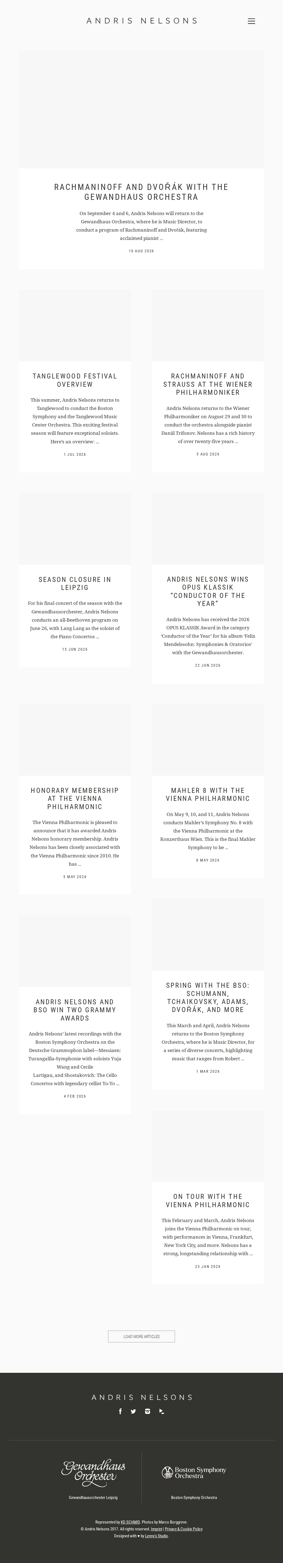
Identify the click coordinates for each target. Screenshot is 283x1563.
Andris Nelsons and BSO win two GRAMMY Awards (74, 1010)
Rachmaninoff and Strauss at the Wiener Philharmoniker (208, 384)
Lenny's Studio (156, 1535)
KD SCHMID (130, 1522)
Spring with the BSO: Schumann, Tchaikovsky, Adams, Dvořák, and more (208, 997)
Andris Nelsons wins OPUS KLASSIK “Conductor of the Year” (208, 591)
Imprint (156, 1529)
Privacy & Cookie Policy (184, 1529)
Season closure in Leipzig (75, 584)
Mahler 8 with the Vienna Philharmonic (208, 794)
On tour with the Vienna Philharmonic (208, 1201)
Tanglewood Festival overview (75, 380)
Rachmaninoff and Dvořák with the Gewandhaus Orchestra (141, 192)
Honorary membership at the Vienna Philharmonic (75, 798)
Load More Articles (142, 1336)
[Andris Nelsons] (142, 1397)
